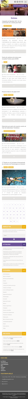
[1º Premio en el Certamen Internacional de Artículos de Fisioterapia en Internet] (14, 177)
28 (24, 214)
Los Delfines (11, 94)
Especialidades (4, 364)
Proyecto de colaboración (8, 312)
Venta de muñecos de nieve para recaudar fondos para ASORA (11, 58)
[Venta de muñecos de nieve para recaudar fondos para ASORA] (14, 69)
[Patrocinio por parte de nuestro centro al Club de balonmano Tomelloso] (14, 138)
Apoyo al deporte (6, 276)
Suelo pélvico (6, 326)
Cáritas (5, 94)
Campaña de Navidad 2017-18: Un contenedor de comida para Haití (12, 21)
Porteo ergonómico (7, 305)
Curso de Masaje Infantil (8, 289)
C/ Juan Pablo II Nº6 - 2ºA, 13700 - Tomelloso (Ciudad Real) (14, 376)
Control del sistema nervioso (9, 285)
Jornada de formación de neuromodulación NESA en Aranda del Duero (13, 249)
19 (17, 211)
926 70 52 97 (5, 381)
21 (24, 211)
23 (7, 214)
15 (4, 211)
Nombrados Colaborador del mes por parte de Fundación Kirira (13, 257)
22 (4, 214)
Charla (4, 280)
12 (16, 208)
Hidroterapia (5, 296)
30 (7, 218)
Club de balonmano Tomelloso (9, 131)
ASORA (5, 62)
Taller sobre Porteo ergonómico (11, 340)
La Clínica (3, 361)
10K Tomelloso (6, 274)
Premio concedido (7, 310)
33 (17, 218)
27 (20, 214)
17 (10, 211)
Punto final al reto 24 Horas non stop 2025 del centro (13, 261)
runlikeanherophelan (7, 321)
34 (20, 218)
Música (4, 303)
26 (17, 214)
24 (10, 214)
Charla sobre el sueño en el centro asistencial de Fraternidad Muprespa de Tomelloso (13, 264)
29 (4, 218)
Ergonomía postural (7, 294)
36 (11, 221)
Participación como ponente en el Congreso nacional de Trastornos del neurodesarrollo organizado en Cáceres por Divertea (12, 253)
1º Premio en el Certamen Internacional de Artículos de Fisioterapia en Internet (13, 163)
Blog (2, 366)
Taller (4, 328)
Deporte (5, 292)
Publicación (5, 317)
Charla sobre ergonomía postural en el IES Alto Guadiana (13, 344)
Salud (4, 323)
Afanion (5, 167)
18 (14, 211)
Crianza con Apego (7, 287)
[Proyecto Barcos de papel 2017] (14, 101)
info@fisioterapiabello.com (8, 379)
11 (13, 208)
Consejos (3, 367)
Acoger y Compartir (7, 25)
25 (14, 214)
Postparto (5, 308)
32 (14, 218)
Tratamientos (4, 362)
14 (23, 208)
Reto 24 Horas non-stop (8, 319)
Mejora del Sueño (7, 301)
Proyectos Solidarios (7, 314)
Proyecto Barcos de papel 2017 (11, 91)
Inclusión (5, 298)
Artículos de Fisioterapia (8, 278)
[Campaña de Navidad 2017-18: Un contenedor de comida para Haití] (14, 32)
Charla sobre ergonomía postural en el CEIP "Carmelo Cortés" (12, 338)
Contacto (3, 370)
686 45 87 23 (4, 383)
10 (10, 208)
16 (7, 211)
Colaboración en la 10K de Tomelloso (12, 346)
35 (24, 218)
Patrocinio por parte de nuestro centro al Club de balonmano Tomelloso (14, 127)
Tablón (2, 369)
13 (20, 208)
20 (20, 211)
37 (14, 221)
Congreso (5, 283)
